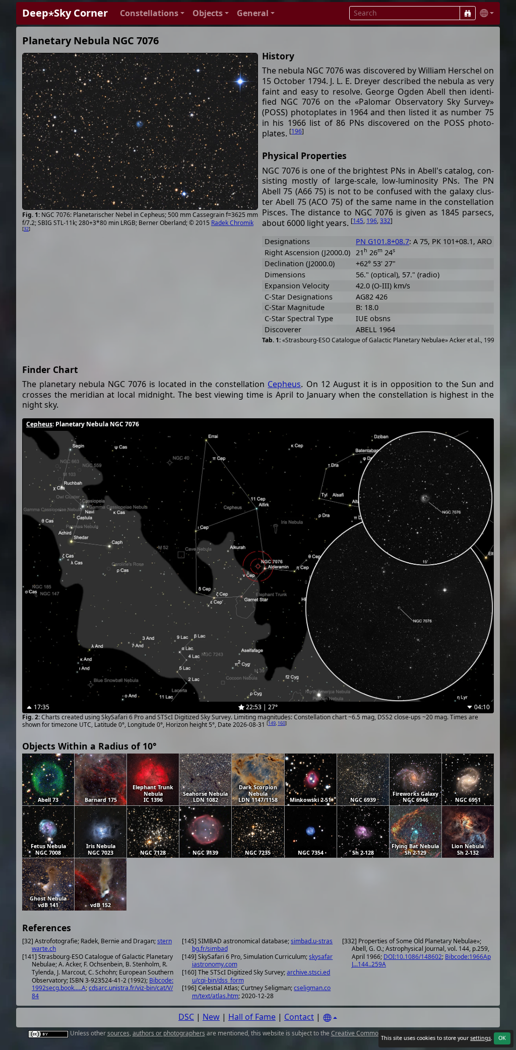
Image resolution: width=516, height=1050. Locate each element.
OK (502, 1037)
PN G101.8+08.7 (382, 241)
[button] (152, 13)
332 (385, 220)
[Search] (468, 13)
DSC (186, 1016)
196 (296, 131)
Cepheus (284, 384)
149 (272, 723)
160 (281, 723)
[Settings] (330, 1018)
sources (118, 1033)
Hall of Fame (252, 1016)
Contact (299, 1016)
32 (26, 229)
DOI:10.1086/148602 (412, 956)
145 (358, 220)
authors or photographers (169, 1033)
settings (480, 1037)
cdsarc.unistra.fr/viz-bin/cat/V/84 (102, 992)
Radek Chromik (232, 222)
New (211, 1016)
